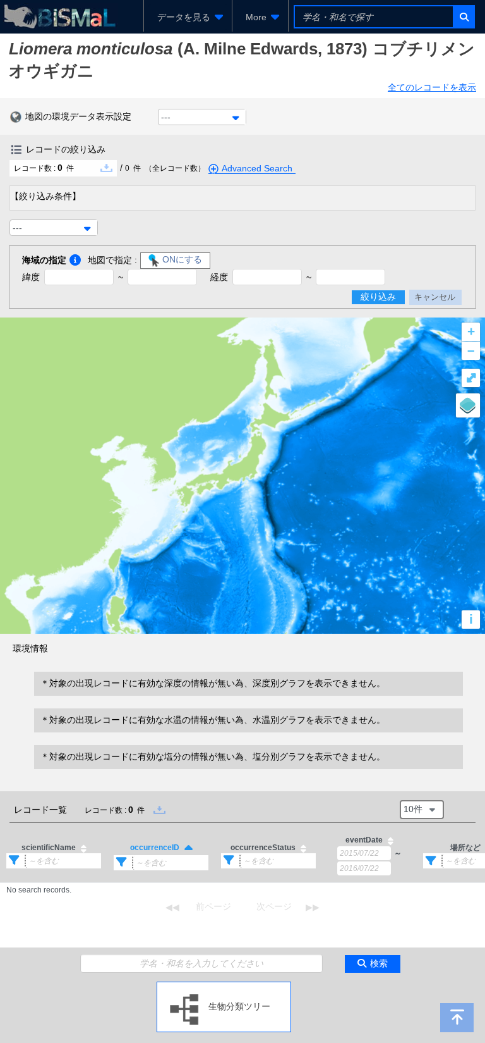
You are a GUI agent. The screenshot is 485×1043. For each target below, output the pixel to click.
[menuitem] (187, 17)
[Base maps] (468, 405)
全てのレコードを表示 (432, 87)
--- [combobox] (166, 117)
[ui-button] (463, 16)
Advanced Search (257, 168)
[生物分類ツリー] (224, 987)
